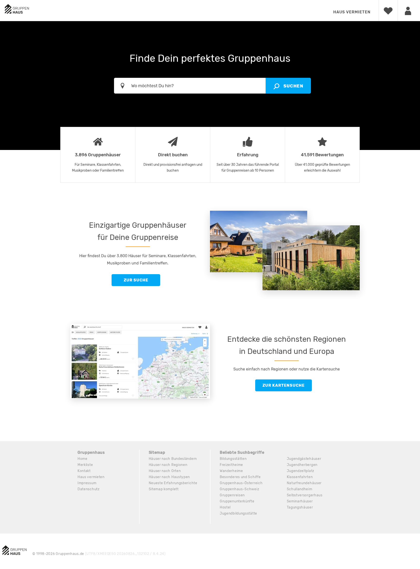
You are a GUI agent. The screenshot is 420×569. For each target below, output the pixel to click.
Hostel (225, 507)
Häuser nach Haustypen (169, 477)
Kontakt (84, 471)
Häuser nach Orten (165, 471)
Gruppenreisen (232, 495)
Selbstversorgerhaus (305, 495)
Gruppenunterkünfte (237, 501)
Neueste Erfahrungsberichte (173, 483)
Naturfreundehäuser (304, 483)
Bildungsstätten (233, 459)
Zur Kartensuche (283, 385)
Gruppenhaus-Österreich (241, 483)
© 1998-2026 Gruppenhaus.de (99, 554)
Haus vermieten (351, 12)
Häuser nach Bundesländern (173, 459)
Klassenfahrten (300, 477)
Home (83, 459)
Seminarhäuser (300, 501)
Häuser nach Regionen (168, 465)
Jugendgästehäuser (304, 459)
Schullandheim (299, 489)
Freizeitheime (231, 465)
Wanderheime (231, 471)
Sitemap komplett (164, 489)
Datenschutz (89, 489)
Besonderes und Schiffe (240, 477)
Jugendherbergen (302, 465)
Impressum (87, 483)
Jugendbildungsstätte (238, 513)
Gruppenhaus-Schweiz (239, 489)
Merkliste (85, 465)
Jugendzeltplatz (301, 471)
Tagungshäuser (300, 507)
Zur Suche (136, 280)
